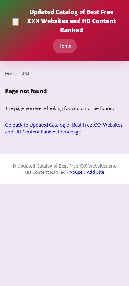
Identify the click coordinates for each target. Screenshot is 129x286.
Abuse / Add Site (87, 172)
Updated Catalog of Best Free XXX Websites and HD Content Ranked (63, 21)
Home (64, 46)
